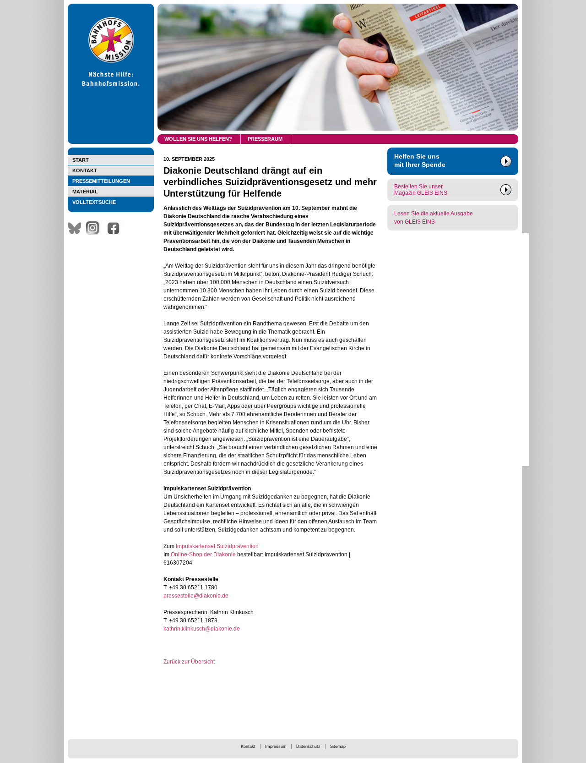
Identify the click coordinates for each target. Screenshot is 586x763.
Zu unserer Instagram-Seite (95, 228)
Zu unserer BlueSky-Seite (77, 228)
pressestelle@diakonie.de (195, 596)
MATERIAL (85, 191)
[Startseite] (111, 142)
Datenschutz (308, 746)
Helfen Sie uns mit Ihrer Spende (419, 160)
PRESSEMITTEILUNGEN (101, 181)
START (80, 160)
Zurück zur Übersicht (189, 662)
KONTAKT (84, 170)
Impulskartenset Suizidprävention (217, 546)
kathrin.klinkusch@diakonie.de (201, 629)
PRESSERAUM (265, 139)
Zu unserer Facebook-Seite (116, 228)
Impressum (276, 746)
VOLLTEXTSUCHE (94, 202)
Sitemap (338, 746)
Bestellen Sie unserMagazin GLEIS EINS (420, 189)
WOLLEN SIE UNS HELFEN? (198, 139)
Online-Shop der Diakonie (202, 554)
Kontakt (248, 746)
